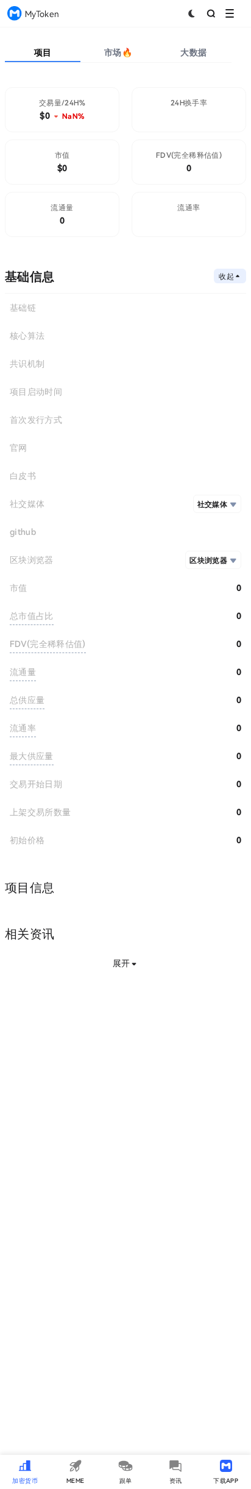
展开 (121, 963)
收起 (226, 276)
